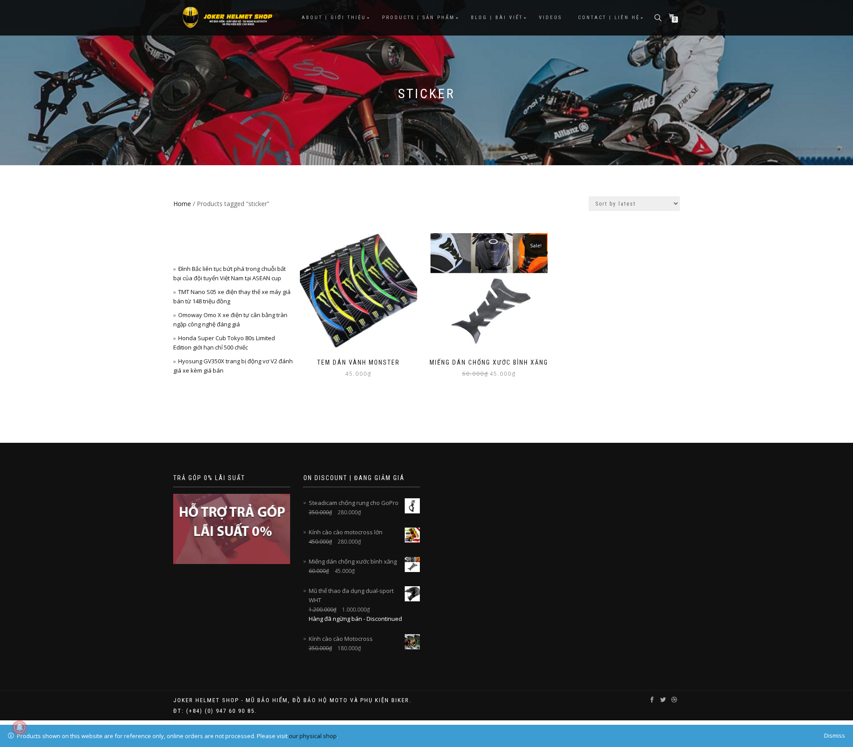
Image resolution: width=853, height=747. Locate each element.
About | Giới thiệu (334, 17)
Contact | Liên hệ (609, 17)
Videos (550, 17)
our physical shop (313, 736)
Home (182, 203)
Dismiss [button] (834, 735)
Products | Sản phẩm (418, 17)
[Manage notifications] (19, 727)
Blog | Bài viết (497, 17)
